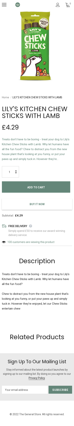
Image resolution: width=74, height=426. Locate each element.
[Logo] (17, 4)
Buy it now (37, 204)
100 (9, 242)
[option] (37, 46)
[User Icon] (58, 5)
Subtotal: (8, 215)
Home (5, 97)
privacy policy (37, 377)
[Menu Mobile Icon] (4, 4)
